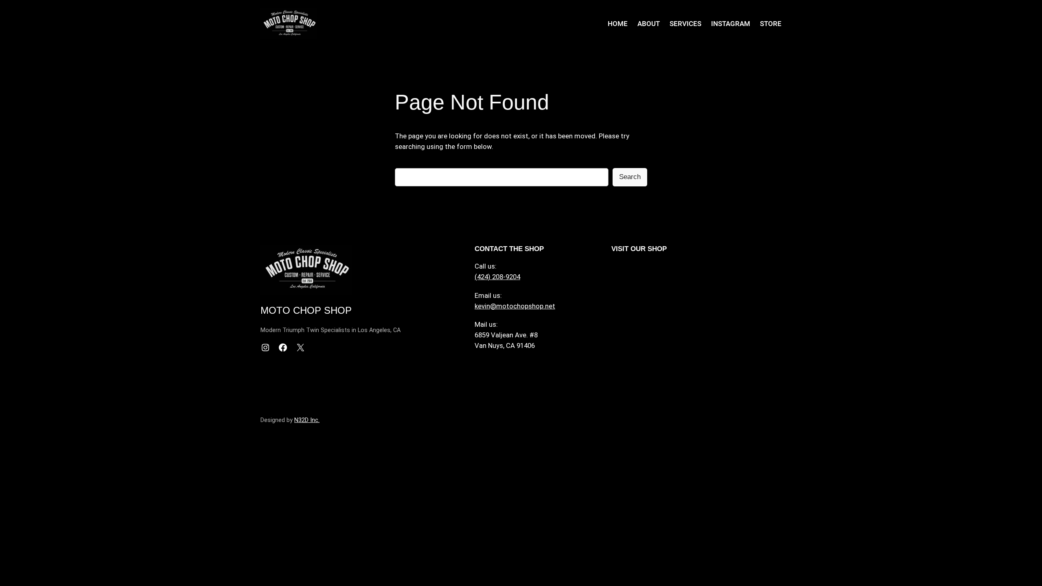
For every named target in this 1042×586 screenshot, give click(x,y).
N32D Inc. (307, 420)
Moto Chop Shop (306, 310)
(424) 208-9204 (497, 277)
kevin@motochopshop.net (515, 306)
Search (630, 177)
